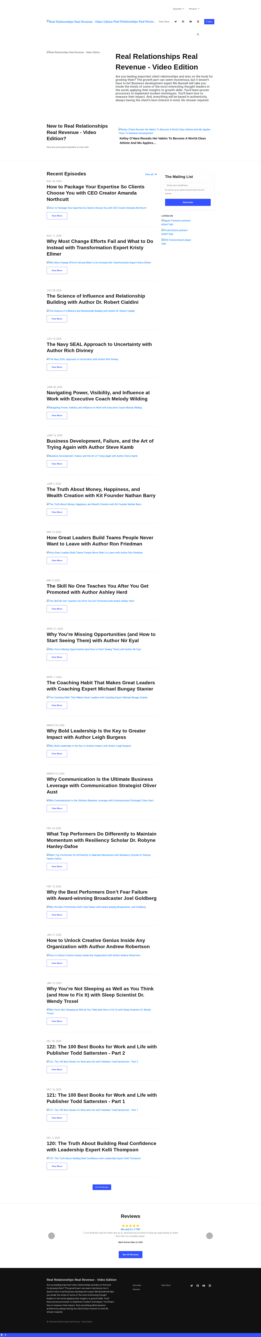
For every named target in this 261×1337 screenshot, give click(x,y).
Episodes (177, 9)
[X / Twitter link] (175, 22)
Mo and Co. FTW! (130, 1229)
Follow (209, 21)
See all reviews (130, 1254)
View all (149, 174)
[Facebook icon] (197, 1285)
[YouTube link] (190, 22)
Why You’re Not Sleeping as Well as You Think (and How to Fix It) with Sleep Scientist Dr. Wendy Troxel (100, 995)
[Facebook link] (183, 22)
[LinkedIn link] (198, 22)
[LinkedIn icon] (209, 1285)
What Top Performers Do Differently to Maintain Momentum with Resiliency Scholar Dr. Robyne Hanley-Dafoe (101, 840)
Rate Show (164, 21)
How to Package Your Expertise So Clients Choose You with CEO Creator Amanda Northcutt (96, 193)
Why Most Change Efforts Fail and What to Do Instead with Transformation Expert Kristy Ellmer (100, 247)
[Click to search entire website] (198, 35)
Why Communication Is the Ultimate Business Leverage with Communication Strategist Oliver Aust (101, 785)
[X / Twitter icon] (191, 1285)
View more (57, 216)
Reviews (193, 9)
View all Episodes (102, 1187)
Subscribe (188, 202)
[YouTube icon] (203, 1285)
